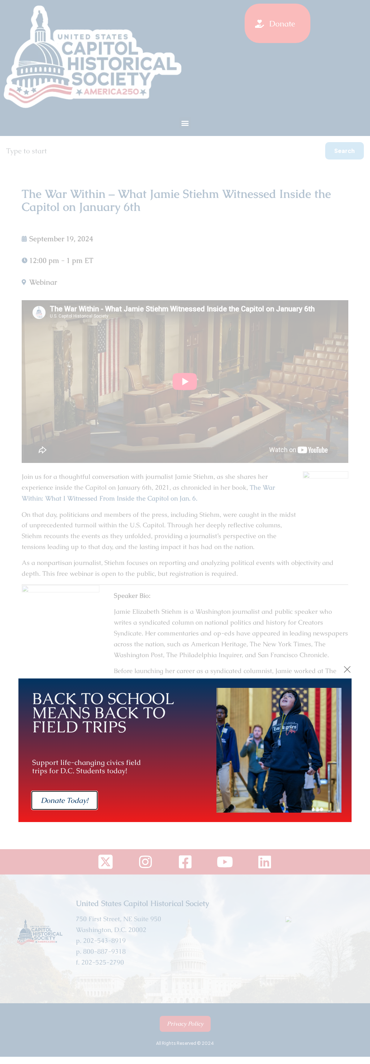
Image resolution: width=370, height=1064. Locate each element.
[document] (185, 532)
